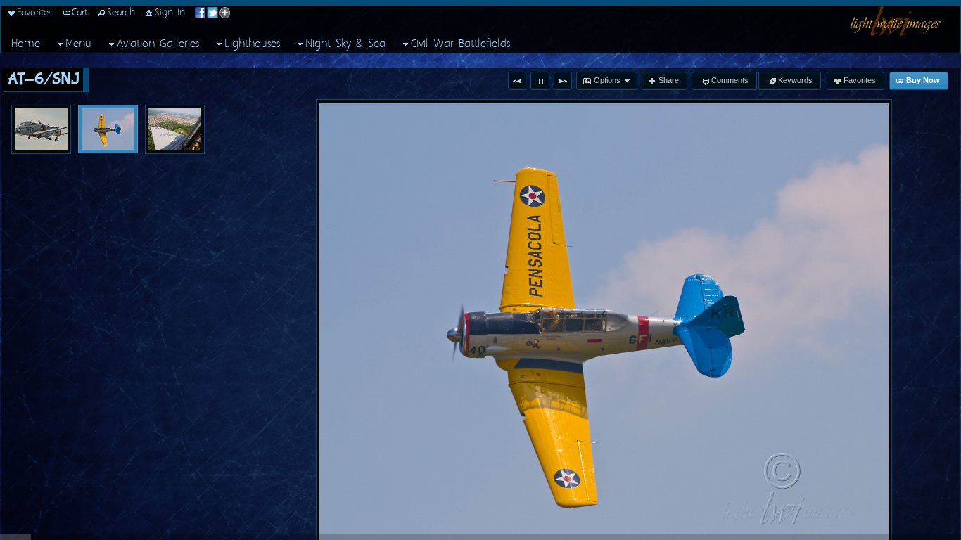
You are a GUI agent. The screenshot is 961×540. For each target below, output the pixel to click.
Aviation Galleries (158, 44)
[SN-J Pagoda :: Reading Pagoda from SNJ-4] (174, 129)
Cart (79, 12)
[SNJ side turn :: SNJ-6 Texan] (108, 129)
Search (121, 12)
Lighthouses (252, 44)
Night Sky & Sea (345, 44)
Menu (78, 44)
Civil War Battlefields (460, 44)
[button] (517, 81)
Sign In (170, 12)
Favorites (34, 12)
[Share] (212, 12)
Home (25, 44)
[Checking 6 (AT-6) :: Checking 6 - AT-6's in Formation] (41, 129)
